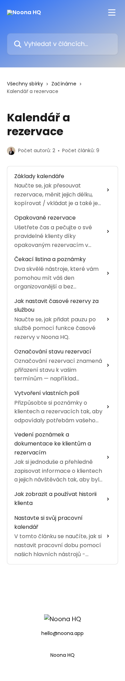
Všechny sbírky (25, 83)
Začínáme (63, 83)
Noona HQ (62, 655)
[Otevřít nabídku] (112, 12)
